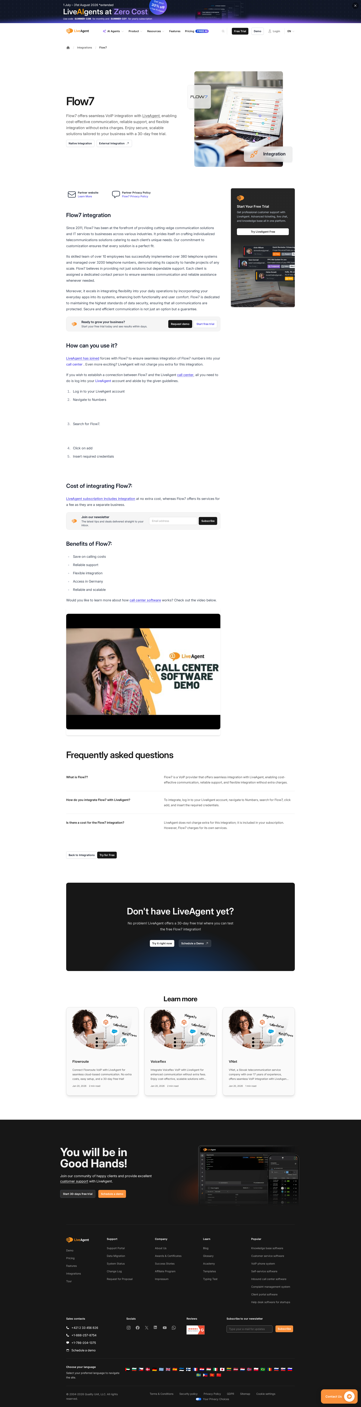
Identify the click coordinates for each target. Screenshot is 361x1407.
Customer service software (267, 1255)
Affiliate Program (165, 1271)
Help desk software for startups (270, 1302)
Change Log (114, 1271)
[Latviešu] (236, 1369)
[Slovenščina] (290, 1369)
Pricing (70, 1258)
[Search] (225, 31)
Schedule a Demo (192, 943)
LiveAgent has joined (82, 358)
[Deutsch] (154, 1369)
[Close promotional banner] (355, 5)
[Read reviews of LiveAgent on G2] (196, 1329)
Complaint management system (270, 1286)
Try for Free (107, 855)
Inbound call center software (268, 1279)
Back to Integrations (82, 855)
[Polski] (256, 1369)
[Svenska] (198, 1375)
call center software (145, 600)
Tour (69, 1281)
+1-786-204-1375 (83, 1343)
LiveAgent (151, 116)
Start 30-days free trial (78, 1193)
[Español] (175, 1369)
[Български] (134, 1369)
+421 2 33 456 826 (84, 1328)
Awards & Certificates (168, 1255)
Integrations (84, 47)
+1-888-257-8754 (83, 1335)
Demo (257, 31)
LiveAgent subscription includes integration (100, 499)
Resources (154, 31)
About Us (160, 1248)
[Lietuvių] (229, 1369)
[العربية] (127, 1369)
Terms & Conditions (161, 1393)
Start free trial (205, 323)
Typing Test (210, 1279)
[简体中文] (219, 1375)
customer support (74, 1181)
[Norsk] (249, 1369)
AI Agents (113, 31)
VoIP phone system (263, 1263)
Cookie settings (265, 1393)
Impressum (161, 1279)
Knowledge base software (267, 1248)
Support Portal (116, 1248)
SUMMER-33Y (119, 18)
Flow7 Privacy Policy (135, 196)
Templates (209, 1271)
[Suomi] (188, 1369)
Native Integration (80, 143)
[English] (168, 1369)
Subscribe (208, 520)
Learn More (85, 196)
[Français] (195, 1369)
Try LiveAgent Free (263, 231)
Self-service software (264, 1271)
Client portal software (264, 1294)
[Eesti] (181, 1369)
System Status (116, 1263)
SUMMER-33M (83, 18)
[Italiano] (215, 1369)
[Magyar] (208, 1369)
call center (74, 364)
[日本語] (222, 1369)
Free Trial (240, 31)
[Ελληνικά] (161, 1369)
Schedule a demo (112, 1193)
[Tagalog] (205, 1375)
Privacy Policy (212, 1393)
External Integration (112, 143)
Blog (206, 1248)
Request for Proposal (120, 1279)
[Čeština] (141, 1369)
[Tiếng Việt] (212, 1375)
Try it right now (162, 943)
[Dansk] (148, 1369)
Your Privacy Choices (216, 1399)
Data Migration (116, 1255)
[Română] (269, 1369)
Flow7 (103, 47)
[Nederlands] (242, 1369)
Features (71, 1265)
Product (134, 31)
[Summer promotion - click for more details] (180, 11)
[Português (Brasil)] (263, 1369)
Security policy (188, 1393)
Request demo (180, 323)
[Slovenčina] (283, 1369)
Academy (209, 1263)
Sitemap (245, 1393)
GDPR (230, 1393)
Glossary (208, 1255)
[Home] (68, 47)
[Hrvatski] (202, 1369)
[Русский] (276, 1369)
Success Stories (164, 1263)
